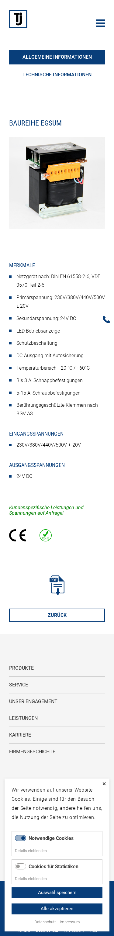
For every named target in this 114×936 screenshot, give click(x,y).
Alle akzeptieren (57, 908)
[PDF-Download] (57, 593)
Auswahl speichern (57, 892)
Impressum (70, 922)
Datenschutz (45, 922)
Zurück (57, 615)
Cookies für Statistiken (53, 866)
